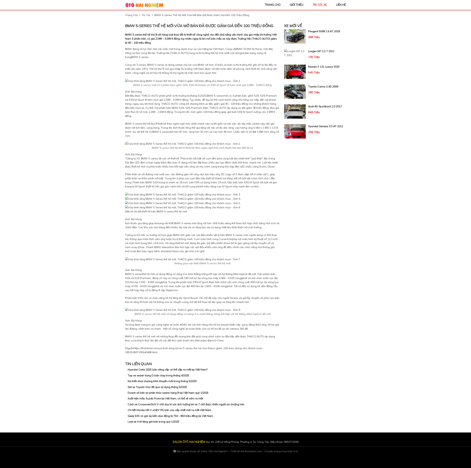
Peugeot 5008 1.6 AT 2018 (324, 31)
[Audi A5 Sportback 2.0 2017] (295, 111)
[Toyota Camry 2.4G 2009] (295, 91)
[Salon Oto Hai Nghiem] (145, 4)
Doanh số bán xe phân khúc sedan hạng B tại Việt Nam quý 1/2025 (168, 392)
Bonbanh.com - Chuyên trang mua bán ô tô (271, 451)
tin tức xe (320, 4)
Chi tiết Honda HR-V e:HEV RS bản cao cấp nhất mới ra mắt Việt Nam (169, 410)
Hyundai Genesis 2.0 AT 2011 (325, 126)
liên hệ (341, 4)
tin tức (146, 15)
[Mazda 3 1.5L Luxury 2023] (295, 72)
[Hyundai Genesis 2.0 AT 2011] (295, 131)
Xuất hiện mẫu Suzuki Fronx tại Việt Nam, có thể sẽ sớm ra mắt (165, 398)
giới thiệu (296, 4)
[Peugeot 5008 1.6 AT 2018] (295, 36)
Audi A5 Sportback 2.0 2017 (325, 106)
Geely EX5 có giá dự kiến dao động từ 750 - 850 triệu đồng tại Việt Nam (170, 416)
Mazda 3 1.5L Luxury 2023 (323, 66)
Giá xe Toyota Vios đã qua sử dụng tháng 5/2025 (157, 387)
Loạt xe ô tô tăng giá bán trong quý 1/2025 (153, 421)
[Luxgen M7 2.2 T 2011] (295, 53)
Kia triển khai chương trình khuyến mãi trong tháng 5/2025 (162, 381)
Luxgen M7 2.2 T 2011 (321, 51)
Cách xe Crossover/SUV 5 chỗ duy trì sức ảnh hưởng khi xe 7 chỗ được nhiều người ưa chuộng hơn (186, 404)
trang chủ (273, 4)
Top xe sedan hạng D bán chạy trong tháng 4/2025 (158, 375)
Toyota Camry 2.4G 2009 (323, 86)
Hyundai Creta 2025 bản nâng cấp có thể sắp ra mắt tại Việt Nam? (168, 369)
